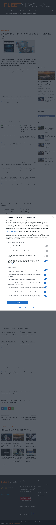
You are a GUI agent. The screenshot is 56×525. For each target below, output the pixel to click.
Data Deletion (20, 307)
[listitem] (28, 242)
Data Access (28, 307)
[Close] (53, 217)
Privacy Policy (36, 307)
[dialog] (28, 262)
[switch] (46, 246)
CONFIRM (17, 302)
